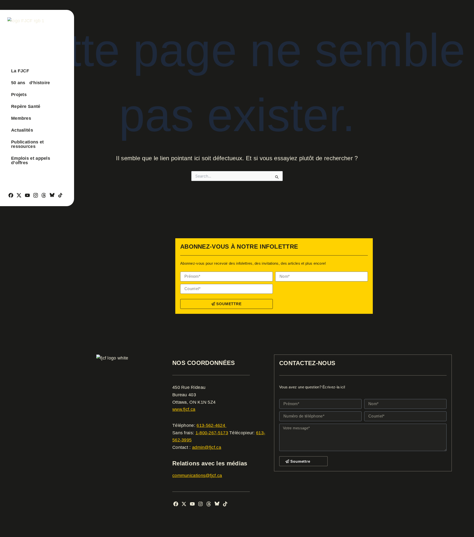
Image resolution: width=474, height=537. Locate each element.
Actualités (22, 130)
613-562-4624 (211, 425)
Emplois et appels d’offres (30, 160)
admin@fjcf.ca (206, 447)
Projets (19, 94)
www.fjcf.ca (183, 409)
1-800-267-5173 (212, 432)
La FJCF (20, 70)
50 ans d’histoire (30, 82)
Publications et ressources (27, 144)
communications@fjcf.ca (197, 475)
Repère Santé (25, 106)
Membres (21, 118)
